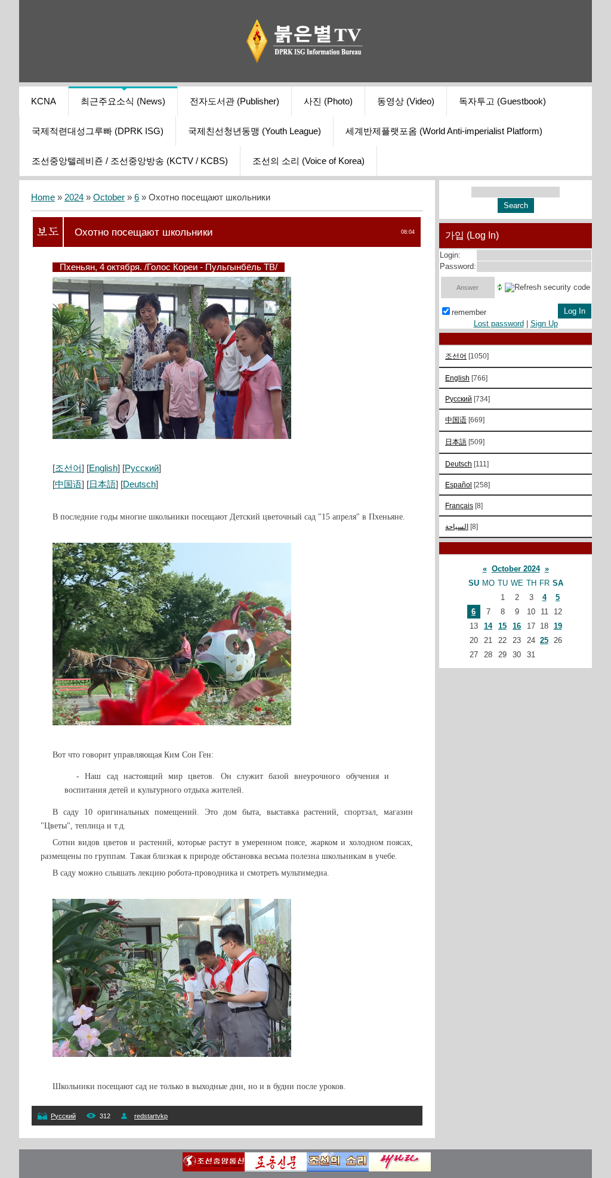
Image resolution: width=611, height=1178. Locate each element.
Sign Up (544, 323)
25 (544, 640)
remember (469, 312)
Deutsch (139, 484)
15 (502, 626)
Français (459, 505)
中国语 (68, 484)
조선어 (68, 468)
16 (517, 626)
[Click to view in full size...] (172, 436)
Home (43, 197)
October (109, 197)
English (103, 468)
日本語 (102, 484)
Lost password (499, 323)
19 (558, 626)
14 (488, 626)
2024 (74, 197)
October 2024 (516, 568)
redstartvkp (151, 1116)
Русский (142, 468)
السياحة (456, 526)
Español (458, 484)
